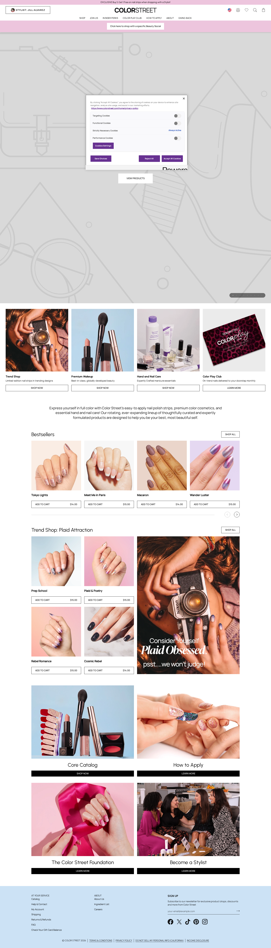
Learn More (234, 387)
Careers (98, 909)
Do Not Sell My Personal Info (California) (160, 940)
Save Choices (101, 158)
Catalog (35, 898)
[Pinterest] (196, 922)
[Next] (237, 514)
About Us (99, 898)
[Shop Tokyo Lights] (56, 465)
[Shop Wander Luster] (215, 465)
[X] (179, 922)
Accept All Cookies (172, 158)
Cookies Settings (103, 145)
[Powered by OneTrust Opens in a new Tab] (174, 168)
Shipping (36, 914)
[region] (135, 2)
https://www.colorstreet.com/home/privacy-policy (114, 108)
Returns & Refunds (41, 919)
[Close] (183, 98)
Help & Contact (39, 904)
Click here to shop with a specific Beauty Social (135, 26)
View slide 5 (247, 295)
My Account (37, 909)
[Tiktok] (187, 922)
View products (136, 178)
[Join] (237, 910)
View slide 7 (254, 295)
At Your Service (40, 895)
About (98, 895)
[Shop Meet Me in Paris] (109, 465)
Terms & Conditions (100, 940)
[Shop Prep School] (56, 561)
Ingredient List (101, 904)
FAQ (33, 924)
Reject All (149, 158)
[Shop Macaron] (162, 465)
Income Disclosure (198, 940)
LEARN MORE (83, 870)
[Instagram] (205, 922)
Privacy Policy (124, 940)
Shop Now (37, 387)
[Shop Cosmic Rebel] (109, 632)
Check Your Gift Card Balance (46, 929)
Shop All (230, 434)
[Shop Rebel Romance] (56, 632)
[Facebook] (170, 922)
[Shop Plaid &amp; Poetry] (109, 561)
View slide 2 (236, 295)
